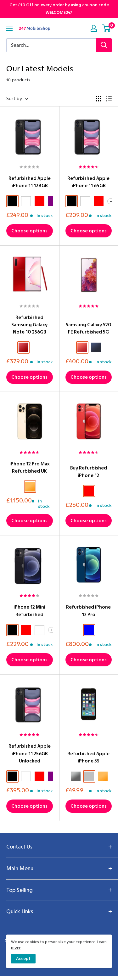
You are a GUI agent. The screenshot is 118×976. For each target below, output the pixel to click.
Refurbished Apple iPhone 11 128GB (29, 182)
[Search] (104, 45)
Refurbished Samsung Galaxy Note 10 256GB (29, 325)
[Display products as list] (109, 98)
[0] (106, 28)
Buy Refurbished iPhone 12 (88, 471)
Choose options (29, 231)
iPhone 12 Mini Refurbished (29, 610)
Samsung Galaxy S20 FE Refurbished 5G (88, 328)
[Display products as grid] (98, 98)
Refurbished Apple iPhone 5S (88, 757)
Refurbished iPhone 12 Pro (88, 610)
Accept (23, 958)
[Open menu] (9, 28)
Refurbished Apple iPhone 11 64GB (88, 182)
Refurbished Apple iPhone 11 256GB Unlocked (29, 753)
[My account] (94, 28)
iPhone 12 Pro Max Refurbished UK (29, 467)
